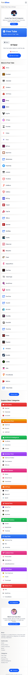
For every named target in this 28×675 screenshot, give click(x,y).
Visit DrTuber (15, 55)
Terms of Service (5, 646)
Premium (15, 670)
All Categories (14, 602)
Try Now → (14, 24)
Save (7, 42)
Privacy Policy (4, 644)
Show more (14, 394)
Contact (3, 650)
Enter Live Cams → (14, 624)
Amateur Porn (4, 662)
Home (2, 7)
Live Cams (3, 657)
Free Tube (8, 7)
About (2, 648)
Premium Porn (4, 659)
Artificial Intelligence (6, 660)
